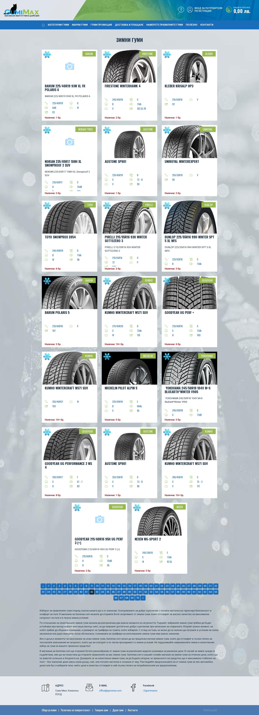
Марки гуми (80, 24)
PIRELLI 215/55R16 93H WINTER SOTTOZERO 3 (126, 238)
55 (162, 591)
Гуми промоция (101, 24)
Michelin (148, 356)
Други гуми (118, 710)
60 (189, 591)
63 (205, 591)
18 (140, 585)
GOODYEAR (207, 280)
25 (178, 585)
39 (75, 591)
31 (210, 585)
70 (137, 597)
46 (113, 591)
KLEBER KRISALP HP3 (179, 85)
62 (199, 591)
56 (167, 591)
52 (145, 591)
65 (215, 591)
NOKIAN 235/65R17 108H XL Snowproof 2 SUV (63, 163)
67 (121, 597)
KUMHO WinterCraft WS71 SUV (126, 312)
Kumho (149, 280)
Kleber (209, 54)
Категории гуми (58, 24)
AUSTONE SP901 (115, 161)
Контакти (206, 24)
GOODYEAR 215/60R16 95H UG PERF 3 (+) (99, 541)
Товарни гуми (101, 710)
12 (108, 585)
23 (167, 585)
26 (183, 585)
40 (81, 591)
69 (132, 597)
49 (129, 591)
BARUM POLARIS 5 (57, 312)
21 (156, 585)
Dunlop (208, 205)
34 (48, 591)
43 (97, 591)
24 (172, 585)
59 (183, 591)
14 (118, 585)
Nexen (180, 507)
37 (64, 591)
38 (70, 591)
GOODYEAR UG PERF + (179, 312)
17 (135, 585)
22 (162, 585)
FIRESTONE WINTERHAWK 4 (123, 85)
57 (172, 591)
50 (135, 591)
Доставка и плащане (129, 24)
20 (151, 585)
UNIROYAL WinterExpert (182, 161)
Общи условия (49, 710)
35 (54, 591)
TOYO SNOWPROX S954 (60, 236)
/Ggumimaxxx (150, 690)
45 (108, 591)
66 (116, 597)
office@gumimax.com (110, 690)
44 (102, 591)
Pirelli (149, 205)
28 (194, 585)
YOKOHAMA (207, 356)
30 (205, 585)
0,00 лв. (242, 10)
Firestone (147, 54)
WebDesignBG (210, 710)
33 (43, 591)
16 (129, 585)
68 (126, 597)
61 (194, 591)
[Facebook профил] (181, 10)
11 (102, 585)
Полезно (191, 24)
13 (113, 585)
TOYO (90, 205)
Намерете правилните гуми (164, 24)
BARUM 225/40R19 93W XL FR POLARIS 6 (65, 87)
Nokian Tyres (85, 129)
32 (215, 585)
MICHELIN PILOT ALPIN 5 (121, 388)
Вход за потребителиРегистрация (208, 9)
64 (210, 591)
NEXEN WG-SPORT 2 (148, 539)
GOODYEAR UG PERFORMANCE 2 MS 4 (68, 465)
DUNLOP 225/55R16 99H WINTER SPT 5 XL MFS (189, 238)
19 (145, 585)
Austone (148, 129)
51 (140, 591)
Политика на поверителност (75, 710)
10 (97, 585)
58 (178, 591)
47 (118, 591)
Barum (89, 54)
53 (151, 591)
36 (59, 591)
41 (86, 591)
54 (156, 591)
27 (189, 585)
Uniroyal (208, 129)
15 (124, 585)
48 (124, 591)
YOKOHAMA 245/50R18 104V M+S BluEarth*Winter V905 (187, 390)
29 (199, 585)
